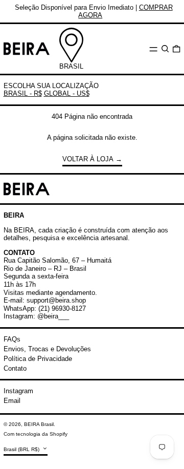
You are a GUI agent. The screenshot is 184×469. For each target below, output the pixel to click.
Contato (15, 368)
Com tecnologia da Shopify (35, 434)
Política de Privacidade (38, 359)
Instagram (18, 391)
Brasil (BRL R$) (22, 449)
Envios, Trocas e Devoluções (47, 349)
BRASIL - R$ (23, 93)
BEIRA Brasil (39, 424)
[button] (165, 48)
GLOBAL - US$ (66, 93)
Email (12, 400)
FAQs (12, 339)
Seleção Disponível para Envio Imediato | (94, 11)
